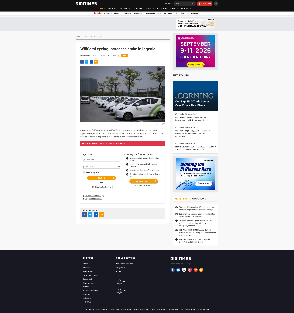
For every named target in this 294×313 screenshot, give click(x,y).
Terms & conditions (90, 275)
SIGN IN (101, 178)
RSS (117, 275)
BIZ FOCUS (162, 8)
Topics (118, 271)
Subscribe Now (119, 143)
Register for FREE (143, 181)
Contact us (87, 287)
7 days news (120, 267)
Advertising (87, 267)
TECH (102, 8)
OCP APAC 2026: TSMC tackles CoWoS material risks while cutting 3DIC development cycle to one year (197, 232)
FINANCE (150, 8)
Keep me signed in (93, 172)
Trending (98, 13)
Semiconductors (97, 36)
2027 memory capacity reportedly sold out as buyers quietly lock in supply (197, 215)
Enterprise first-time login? (94, 196)
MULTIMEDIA (187, 8)
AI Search (138, 13)
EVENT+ (174, 8)
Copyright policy (89, 283)
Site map (86, 294)
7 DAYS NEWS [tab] (199, 199)
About (85, 264)
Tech (85, 36)
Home (78, 36)
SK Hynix (127, 13)
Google (107, 13)
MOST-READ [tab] (181, 199)
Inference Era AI (171, 13)
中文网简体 (87, 302)
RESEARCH (125, 8)
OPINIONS (138, 8)
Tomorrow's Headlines (124, 264)
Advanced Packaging (189, 13)
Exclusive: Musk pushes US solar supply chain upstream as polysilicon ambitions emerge (197, 208)
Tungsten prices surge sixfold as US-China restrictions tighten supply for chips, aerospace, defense (196, 223)
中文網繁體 (87, 298)
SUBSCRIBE (206, 3)
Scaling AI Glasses (153, 13)
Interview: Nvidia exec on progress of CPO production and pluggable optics (196, 240)
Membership (88, 271)
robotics (117, 13)
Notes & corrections (90, 291)
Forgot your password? (93, 199)
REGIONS (112, 8)
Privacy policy (88, 279)
